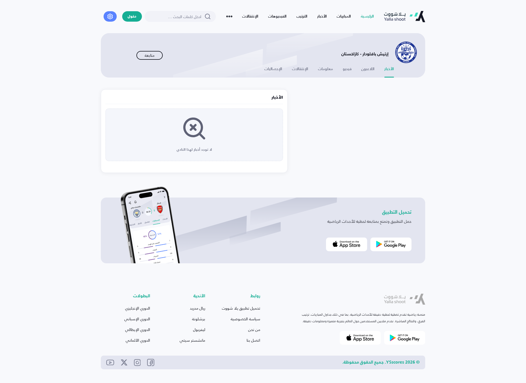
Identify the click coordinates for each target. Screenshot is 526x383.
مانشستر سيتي (192, 340)
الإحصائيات (273, 69)
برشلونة (198, 318)
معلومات (325, 69)
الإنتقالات (250, 16)
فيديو (347, 69)
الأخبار (322, 16)
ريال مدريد (197, 308)
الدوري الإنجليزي (137, 308)
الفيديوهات (277, 16)
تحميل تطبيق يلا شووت (241, 308)
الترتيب (301, 16)
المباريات (344, 16)
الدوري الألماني (138, 340)
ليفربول (199, 329)
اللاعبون (368, 69)
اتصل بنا (253, 340)
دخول (132, 16)
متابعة (150, 55)
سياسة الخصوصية (245, 318)
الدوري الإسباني (137, 318)
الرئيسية (367, 16)
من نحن (254, 329)
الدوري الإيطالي (137, 329)
